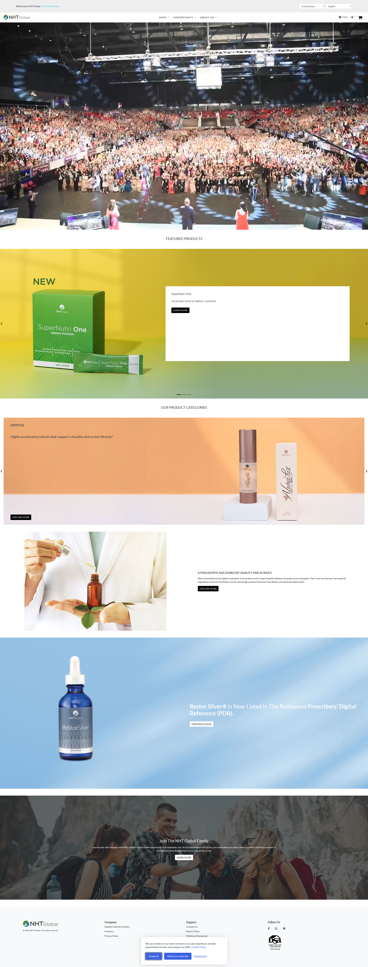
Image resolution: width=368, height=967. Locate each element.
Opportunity (184, 17)
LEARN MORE (184, 857)
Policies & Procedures (197, 935)
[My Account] (353, 17)
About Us (207, 17)
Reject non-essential (177, 956)
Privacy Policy (111, 935)
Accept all (154, 956)
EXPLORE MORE (20, 517)
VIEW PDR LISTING (201, 724)
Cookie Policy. (198, 947)
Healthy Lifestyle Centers (117, 926)
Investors (109, 931)
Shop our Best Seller (185, 310)
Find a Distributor (51, 6)
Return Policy (193, 931)
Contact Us (191, 926)
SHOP (163, 17)
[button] (1, 324)
